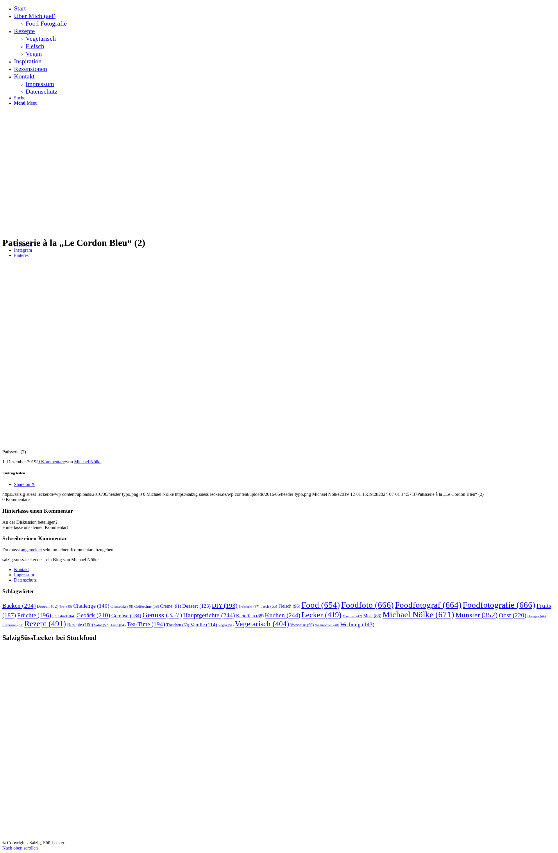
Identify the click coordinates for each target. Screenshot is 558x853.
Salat (101, 625)
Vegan (226, 625)
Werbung (357, 624)
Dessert (196, 606)
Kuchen (282, 615)
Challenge (91, 606)
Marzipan (352, 616)
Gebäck (93, 615)
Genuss (162, 615)
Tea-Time (146, 624)
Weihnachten (327, 625)
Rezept (45, 623)
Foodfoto (367, 604)
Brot (66, 606)
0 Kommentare (51, 461)
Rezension (12, 625)
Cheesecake (121, 607)
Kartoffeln (250, 615)
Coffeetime (146, 607)
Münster (476, 615)
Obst (512, 615)
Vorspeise (302, 625)
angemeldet (31, 549)
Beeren (47, 606)
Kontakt (21, 569)
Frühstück (63, 616)
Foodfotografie (499, 604)
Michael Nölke (87, 461)
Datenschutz (25, 579)
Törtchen (177, 625)
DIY (224, 605)
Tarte (118, 625)
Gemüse (126, 615)
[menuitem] (285, 8)
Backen (19, 605)
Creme (170, 606)
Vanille (203, 624)
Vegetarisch (262, 624)
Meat (372, 615)
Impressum (24, 574)
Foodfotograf (428, 604)
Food (320, 604)
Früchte (34, 615)
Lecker (321, 615)
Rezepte (80, 624)
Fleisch (289, 606)
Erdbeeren (249, 606)
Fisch (268, 606)
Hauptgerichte (209, 615)
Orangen (536, 616)
